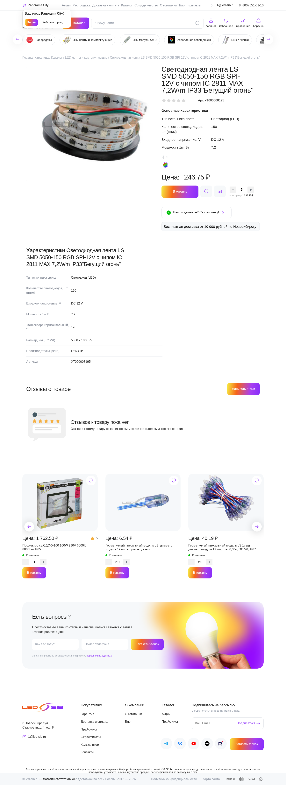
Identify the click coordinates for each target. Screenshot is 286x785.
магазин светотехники (59, 779)
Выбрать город (52, 22)
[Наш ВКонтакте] (180, 744)
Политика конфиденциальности (174, 779)
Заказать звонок (147, 644)
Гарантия (87, 714)
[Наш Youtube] (193, 744)
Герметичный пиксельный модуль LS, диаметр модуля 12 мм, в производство (138, 547)
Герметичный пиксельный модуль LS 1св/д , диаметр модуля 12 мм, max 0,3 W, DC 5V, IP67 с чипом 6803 (223, 548)
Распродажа (81, 5)
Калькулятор (90, 744)
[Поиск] (197, 23)
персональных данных (99, 655)
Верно (31, 22)
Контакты (194, 5)
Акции (66, 5)
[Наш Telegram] (166, 744)
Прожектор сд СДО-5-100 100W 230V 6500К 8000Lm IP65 (54, 547)
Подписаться (246, 723)
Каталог (126, 5)
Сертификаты (91, 737)
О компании (168, 5)
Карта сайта (211, 779)
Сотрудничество (146, 5)
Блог (182, 5)
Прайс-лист (89, 729)
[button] (29, 527)
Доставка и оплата (105, 5)
